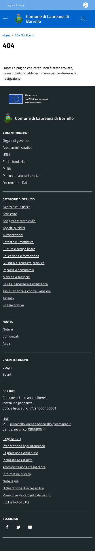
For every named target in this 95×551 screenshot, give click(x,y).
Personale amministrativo (21, 175)
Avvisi (7, 343)
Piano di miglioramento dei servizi (27, 495)
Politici (7, 168)
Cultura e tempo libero (19, 248)
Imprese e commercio (18, 270)
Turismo (8, 298)
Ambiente (10, 213)
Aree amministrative (17, 147)
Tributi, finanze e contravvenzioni (27, 291)
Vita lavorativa (13, 305)
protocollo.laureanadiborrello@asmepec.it (40, 424)
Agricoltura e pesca (16, 206)
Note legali (11, 481)
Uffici (6, 154)
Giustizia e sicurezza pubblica (23, 263)
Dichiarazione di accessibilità (23, 488)
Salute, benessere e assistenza (25, 284)
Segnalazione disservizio (20, 453)
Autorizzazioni (13, 234)
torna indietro (13, 73)
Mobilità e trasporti (16, 277)
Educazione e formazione (21, 255)
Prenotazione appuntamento (24, 446)
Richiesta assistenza (17, 460)
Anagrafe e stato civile (19, 220)
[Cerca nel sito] (83, 19)
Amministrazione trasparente (24, 467)
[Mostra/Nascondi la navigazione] (5, 18)
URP (6, 418)
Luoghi (7, 367)
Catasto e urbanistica (18, 241)
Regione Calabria (16, 5)
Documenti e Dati (15, 182)
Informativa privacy (17, 474)
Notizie (8, 329)
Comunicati (11, 336)
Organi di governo (15, 140)
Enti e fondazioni (15, 161)
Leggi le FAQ (12, 439)
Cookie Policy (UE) (16, 502)
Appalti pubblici (14, 227)
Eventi (7, 374)
